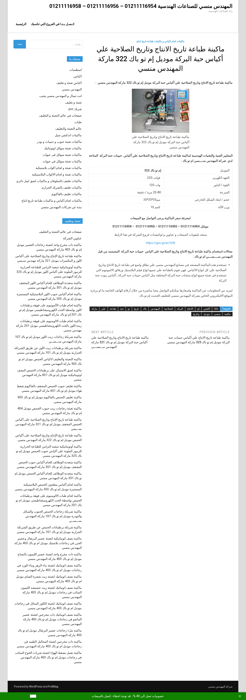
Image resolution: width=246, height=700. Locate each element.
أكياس (207, 308)
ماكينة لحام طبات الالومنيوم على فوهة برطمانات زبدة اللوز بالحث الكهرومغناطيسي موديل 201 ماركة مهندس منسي (49, 325)
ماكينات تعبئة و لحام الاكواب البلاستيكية (57, 174)
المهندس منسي (72, 89)
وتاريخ (196, 314)
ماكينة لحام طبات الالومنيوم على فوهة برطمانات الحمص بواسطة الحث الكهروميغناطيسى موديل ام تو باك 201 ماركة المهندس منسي (49, 500)
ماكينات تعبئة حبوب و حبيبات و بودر (59, 142)
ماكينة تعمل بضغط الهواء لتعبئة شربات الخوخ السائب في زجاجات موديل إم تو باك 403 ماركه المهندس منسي (48, 657)
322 (216, 308)
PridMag (53, 686)
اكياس (78, 76)
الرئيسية (21, 24)
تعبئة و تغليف (73, 102)
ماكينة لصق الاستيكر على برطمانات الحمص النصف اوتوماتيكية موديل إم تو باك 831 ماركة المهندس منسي (49, 374)
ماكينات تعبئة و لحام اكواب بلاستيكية (59, 168)
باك (145, 308)
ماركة (94, 308)
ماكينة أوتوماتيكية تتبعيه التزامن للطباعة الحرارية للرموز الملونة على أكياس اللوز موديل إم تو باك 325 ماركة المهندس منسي (49, 271)
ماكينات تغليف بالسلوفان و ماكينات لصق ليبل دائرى (49, 181)
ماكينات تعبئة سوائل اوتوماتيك (63, 148)
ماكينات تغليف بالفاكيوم (67, 194)
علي (103, 308)
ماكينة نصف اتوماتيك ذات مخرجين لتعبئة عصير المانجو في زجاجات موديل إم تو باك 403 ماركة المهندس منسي (52, 619)
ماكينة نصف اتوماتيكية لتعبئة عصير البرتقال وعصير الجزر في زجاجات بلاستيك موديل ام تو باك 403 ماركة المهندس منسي (48, 543)
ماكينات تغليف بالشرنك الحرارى (61, 187)
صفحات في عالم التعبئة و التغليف (60, 115)
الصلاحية (168, 308)
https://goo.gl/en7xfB (160, 243)
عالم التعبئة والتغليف (68, 128)
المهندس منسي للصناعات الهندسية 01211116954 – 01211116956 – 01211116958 (141, 6)
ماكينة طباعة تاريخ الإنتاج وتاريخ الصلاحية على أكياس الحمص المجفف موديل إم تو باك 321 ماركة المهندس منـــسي (48, 424)
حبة (122, 308)
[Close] (240, 696)
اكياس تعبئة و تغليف (69, 83)
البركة (180, 308)
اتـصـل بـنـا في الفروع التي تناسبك (52, 24)
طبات (78, 122)
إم (198, 308)
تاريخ (136, 308)
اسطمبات (75, 70)
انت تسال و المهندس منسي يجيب (60, 96)
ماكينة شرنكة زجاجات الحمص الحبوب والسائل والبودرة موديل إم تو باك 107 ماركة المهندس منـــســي (52, 516)
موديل (206, 314)
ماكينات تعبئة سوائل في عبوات (62, 161)
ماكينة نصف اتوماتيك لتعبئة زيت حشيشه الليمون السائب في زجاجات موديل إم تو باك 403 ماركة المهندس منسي (51, 592)
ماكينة (227, 314)
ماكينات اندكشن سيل (68, 135)
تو (129, 308)
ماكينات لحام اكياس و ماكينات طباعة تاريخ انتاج (160, 41)
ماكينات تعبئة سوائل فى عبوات (62, 155)
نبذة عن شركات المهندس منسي (61, 207)
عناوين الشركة (72, 238)
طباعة (113, 308)
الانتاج (190, 308)
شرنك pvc (75, 109)
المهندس (155, 308)
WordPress (35, 686)
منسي (217, 314)
